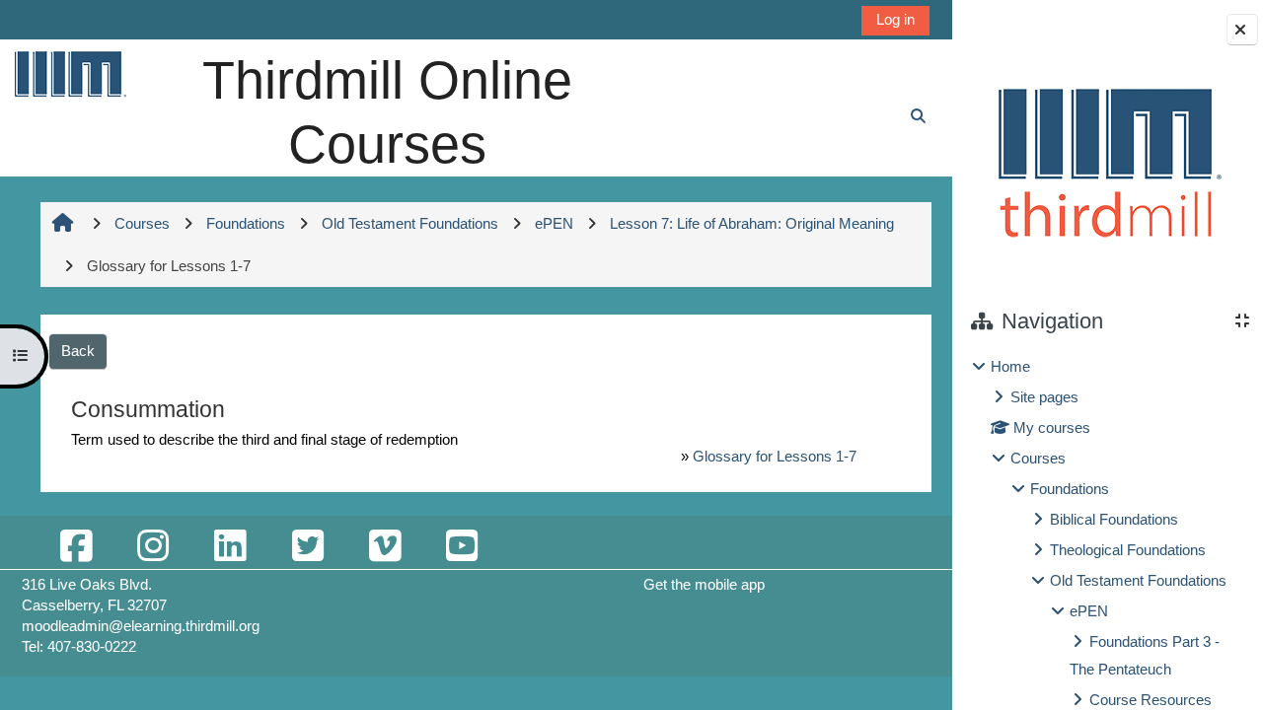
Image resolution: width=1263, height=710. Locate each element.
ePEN (1089, 611)
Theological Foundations (1128, 549)
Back (78, 350)
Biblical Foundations (1114, 519)
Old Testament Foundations (1138, 580)
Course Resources (1150, 699)
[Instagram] (152, 547)
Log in (895, 19)
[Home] (69, 73)
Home (1010, 366)
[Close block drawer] (1242, 29)
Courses (1038, 458)
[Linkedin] (229, 547)
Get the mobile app (704, 584)
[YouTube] (461, 547)
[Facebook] (75, 547)
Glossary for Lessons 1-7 (774, 456)
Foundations (1069, 488)
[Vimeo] (384, 547)
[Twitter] (306, 547)
